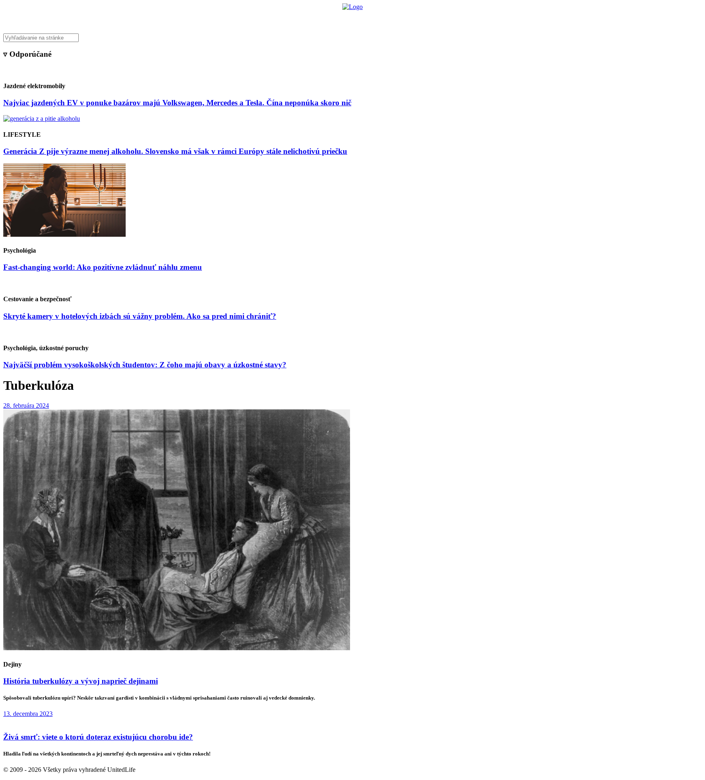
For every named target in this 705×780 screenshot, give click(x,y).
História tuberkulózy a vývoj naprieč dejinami (80, 681)
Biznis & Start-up (302, 19)
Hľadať (469, 19)
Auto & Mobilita (350, 19)
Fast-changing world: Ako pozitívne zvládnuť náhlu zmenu (102, 267)
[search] (352, 37)
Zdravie (408, 19)
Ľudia (384, 19)
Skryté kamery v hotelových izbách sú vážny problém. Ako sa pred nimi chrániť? (139, 316)
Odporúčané (439, 19)
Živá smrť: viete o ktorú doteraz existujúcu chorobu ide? (98, 737)
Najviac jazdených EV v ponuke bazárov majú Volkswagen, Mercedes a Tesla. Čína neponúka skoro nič (177, 102)
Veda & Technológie (250, 19)
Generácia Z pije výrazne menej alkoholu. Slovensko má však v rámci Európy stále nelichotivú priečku (175, 151)
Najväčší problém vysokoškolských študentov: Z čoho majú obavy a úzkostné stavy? (144, 364)
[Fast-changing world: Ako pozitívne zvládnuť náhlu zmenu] (64, 234)
